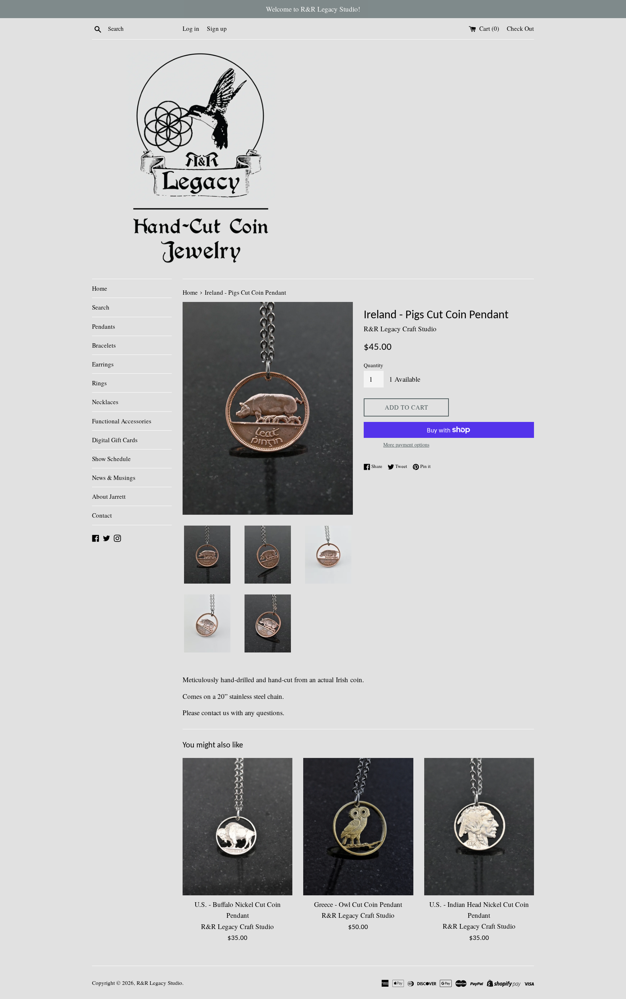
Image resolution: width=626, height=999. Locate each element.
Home (99, 288)
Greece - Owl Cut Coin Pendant (358, 904)
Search (100, 307)
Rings (99, 383)
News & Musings (113, 477)
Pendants (103, 326)
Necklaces (105, 402)
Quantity (373, 365)
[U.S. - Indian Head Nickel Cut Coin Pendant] (479, 826)
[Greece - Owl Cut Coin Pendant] (358, 826)
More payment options (406, 444)
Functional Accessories (121, 421)
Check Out (520, 28)
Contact (102, 515)
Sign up (217, 28)
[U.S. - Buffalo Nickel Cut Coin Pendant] (237, 826)
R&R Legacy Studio (159, 982)
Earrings (103, 364)
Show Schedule (111, 459)
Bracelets (104, 345)
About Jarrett (109, 496)
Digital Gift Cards (115, 440)
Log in (191, 28)
